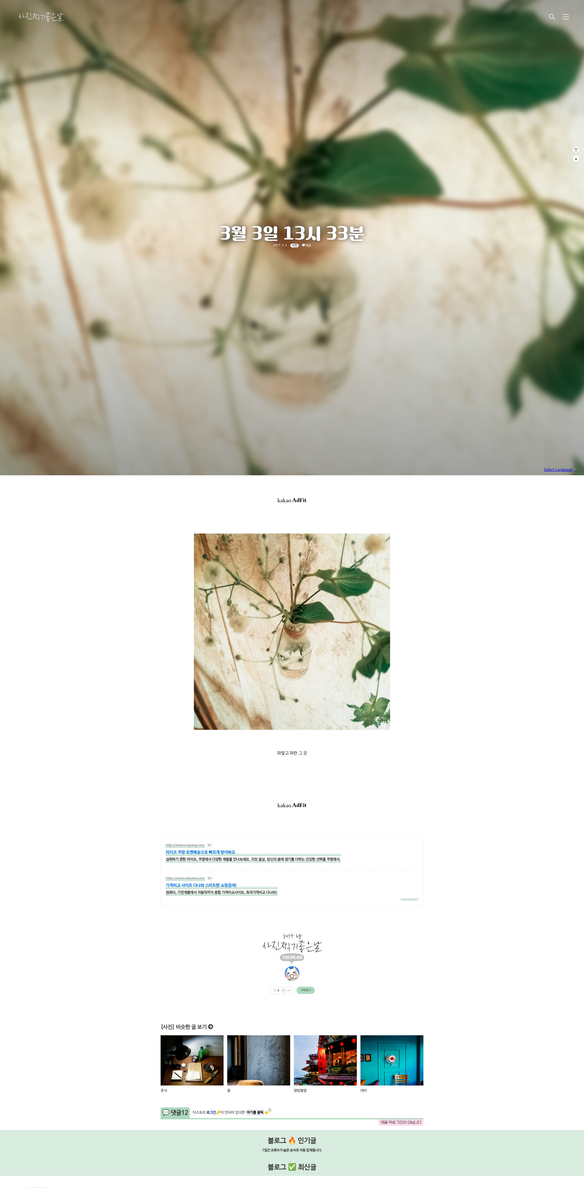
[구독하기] (576, 158)
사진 (294, 245)
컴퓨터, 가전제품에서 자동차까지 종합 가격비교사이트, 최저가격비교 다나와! (221, 893)
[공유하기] (283, 990)
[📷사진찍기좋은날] (41, 16)
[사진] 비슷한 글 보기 (184, 1027)
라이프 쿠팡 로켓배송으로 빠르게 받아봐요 (200, 852)
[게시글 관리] (289, 990)
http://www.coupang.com (185, 845)
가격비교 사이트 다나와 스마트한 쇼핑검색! (201, 885)
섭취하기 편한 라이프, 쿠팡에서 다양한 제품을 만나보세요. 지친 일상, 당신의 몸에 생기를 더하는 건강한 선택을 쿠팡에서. (253, 859)
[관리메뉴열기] (576, 149)
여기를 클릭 (255, 1113)
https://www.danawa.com (185, 878)
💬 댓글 (175, 1113)
